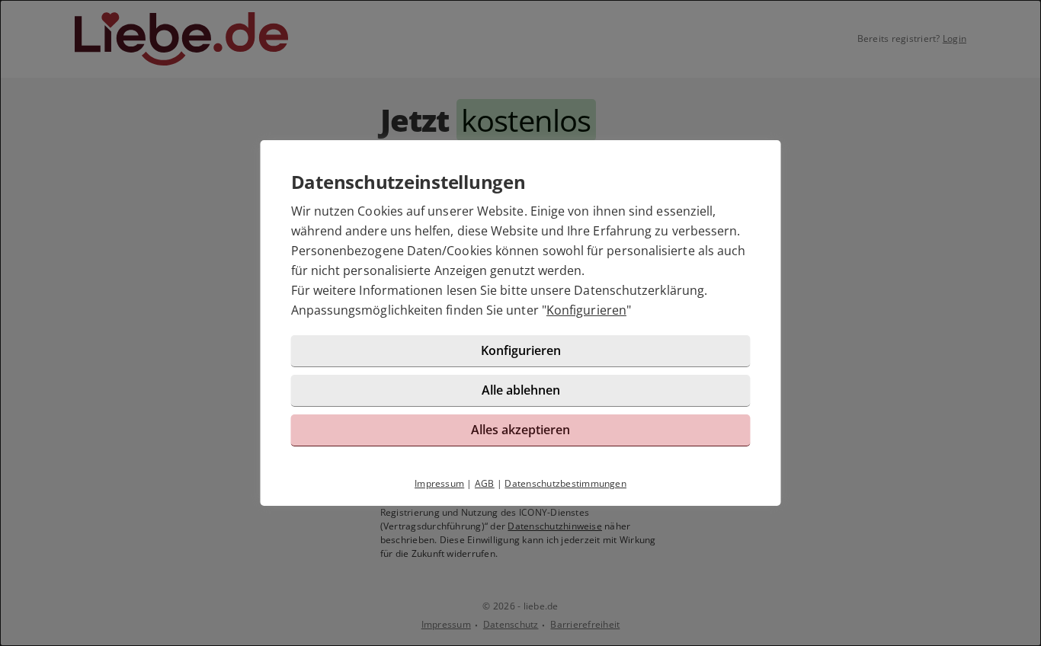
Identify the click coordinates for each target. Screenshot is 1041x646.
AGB (485, 483)
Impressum (439, 483)
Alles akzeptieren (520, 429)
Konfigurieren (586, 310)
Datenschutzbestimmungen (565, 483)
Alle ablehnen (521, 390)
